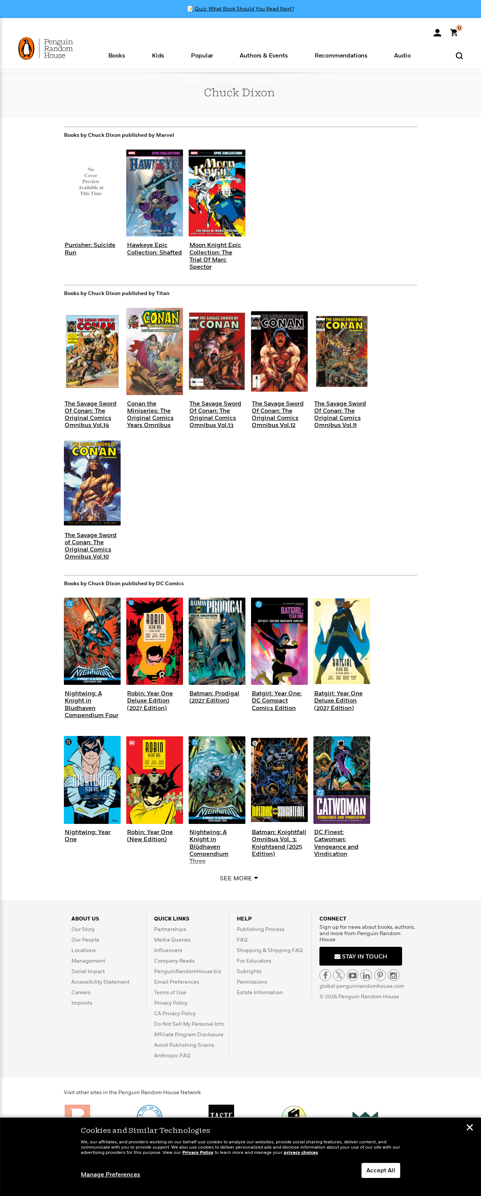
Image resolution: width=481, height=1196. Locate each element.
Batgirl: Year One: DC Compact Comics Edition (277, 700)
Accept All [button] (380, 1170)
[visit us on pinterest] (380, 975)
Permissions (252, 982)
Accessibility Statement (100, 982)
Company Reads (174, 960)
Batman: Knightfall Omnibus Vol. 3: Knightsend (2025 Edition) (279, 843)
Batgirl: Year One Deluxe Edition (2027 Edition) (338, 700)
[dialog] (240, 1157)
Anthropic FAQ (172, 1055)
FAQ (242, 939)
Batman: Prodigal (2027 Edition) (214, 697)
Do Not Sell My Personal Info (189, 1024)
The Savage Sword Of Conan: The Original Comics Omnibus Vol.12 (278, 415)
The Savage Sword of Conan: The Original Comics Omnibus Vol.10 (90, 546)
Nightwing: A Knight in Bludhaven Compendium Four (91, 704)
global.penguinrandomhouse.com (361, 986)
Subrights (249, 971)
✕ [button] (469, 1128)
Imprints (81, 1003)
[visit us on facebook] (325, 975)
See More (236, 878)
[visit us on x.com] (339, 975)
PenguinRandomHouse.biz (187, 971)
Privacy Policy (171, 1003)
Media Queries (172, 939)
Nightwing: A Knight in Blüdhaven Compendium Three (208, 846)
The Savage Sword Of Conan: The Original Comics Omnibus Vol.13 (215, 415)
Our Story (83, 929)
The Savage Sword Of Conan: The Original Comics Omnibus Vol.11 (340, 415)
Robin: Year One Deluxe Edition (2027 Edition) (150, 700)
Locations (83, 950)
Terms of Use (170, 992)
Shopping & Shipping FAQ (270, 950)
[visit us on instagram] (393, 975)
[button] (116, 55)
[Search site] (459, 55)
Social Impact (88, 971)
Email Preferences (176, 982)
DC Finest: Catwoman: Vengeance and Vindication (336, 843)
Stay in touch (363, 956)
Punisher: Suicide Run (90, 248)
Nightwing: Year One (87, 835)
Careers (81, 992)
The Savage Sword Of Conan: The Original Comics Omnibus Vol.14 (90, 415)
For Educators (254, 960)
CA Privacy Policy (175, 1013)
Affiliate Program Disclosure (189, 1034)
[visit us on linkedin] (366, 975)
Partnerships (170, 929)
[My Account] (437, 30)
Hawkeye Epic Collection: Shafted (154, 248)
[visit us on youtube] (352, 975)
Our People (85, 939)
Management (88, 960)
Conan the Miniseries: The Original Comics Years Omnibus (150, 415)
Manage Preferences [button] (110, 1174)
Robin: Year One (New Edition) (150, 835)
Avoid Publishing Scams (184, 1045)
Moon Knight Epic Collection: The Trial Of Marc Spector (215, 256)
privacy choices (301, 1152)
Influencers (168, 950)
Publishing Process (260, 929)
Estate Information (260, 992)
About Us (85, 918)
